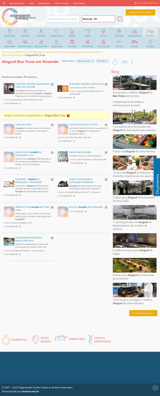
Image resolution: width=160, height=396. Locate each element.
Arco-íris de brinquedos (86, 206)
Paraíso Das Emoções (80, 152)
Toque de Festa (23, 124)
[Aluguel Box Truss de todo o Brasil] (93, 61)
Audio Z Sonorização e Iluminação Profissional (81, 181)
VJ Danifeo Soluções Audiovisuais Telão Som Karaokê (32, 85)
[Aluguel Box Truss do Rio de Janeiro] (107, 61)
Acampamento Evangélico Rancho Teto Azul (28, 239)
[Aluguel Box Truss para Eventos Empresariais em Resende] (132, 62)
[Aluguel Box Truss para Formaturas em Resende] (124, 62)
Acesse (141, 3)
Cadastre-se (152, 3)
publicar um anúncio (140, 12)
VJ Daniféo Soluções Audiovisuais (86, 83)
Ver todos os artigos (142, 313)
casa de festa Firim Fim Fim (83, 124)
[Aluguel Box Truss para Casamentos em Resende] (115, 62)
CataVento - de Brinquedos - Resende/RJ (28, 181)
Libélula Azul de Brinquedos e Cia (28, 154)
